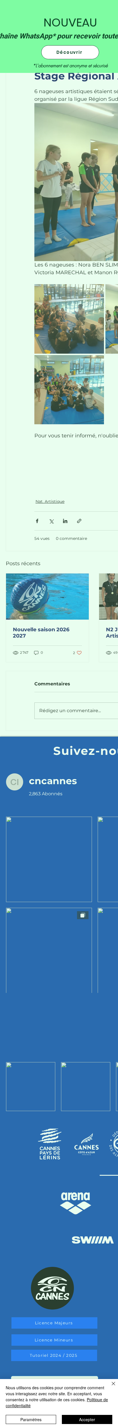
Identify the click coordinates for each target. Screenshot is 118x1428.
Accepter (87, 1419)
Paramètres (31, 1419)
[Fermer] (110, 1387)
